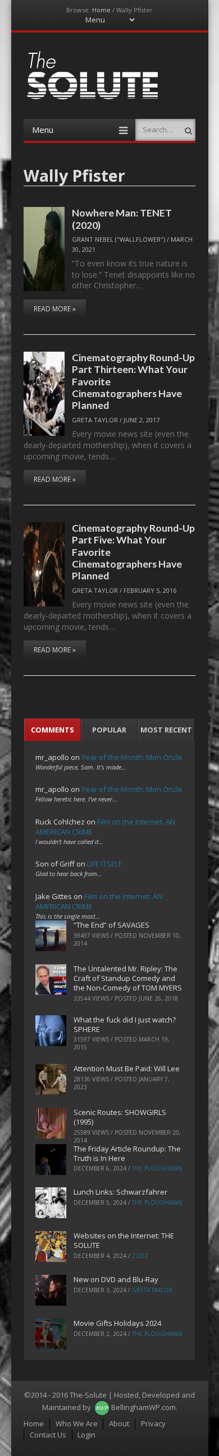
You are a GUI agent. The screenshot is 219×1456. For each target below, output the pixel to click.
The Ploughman (157, 1168)
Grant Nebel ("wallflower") (118, 239)
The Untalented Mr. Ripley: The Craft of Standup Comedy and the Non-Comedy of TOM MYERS (128, 978)
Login (86, 1435)
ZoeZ (140, 1256)
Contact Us (48, 1435)
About (119, 1423)
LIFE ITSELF (104, 864)
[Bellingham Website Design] (102, 1407)
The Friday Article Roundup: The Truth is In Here (127, 1153)
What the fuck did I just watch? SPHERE (125, 1024)
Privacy (153, 1423)
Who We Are (77, 1423)
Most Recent (166, 730)
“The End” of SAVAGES (111, 925)
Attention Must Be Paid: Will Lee (127, 1068)
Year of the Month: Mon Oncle (131, 757)
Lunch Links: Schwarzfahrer (120, 1192)
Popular (109, 730)
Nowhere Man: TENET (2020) (122, 218)
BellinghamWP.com (143, 1407)
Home (101, 10)
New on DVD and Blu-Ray (116, 1279)
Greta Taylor (95, 420)
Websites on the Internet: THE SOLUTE (124, 1240)
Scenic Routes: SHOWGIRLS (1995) (120, 1117)
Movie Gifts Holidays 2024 (117, 1323)
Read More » (55, 309)
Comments (52, 730)
